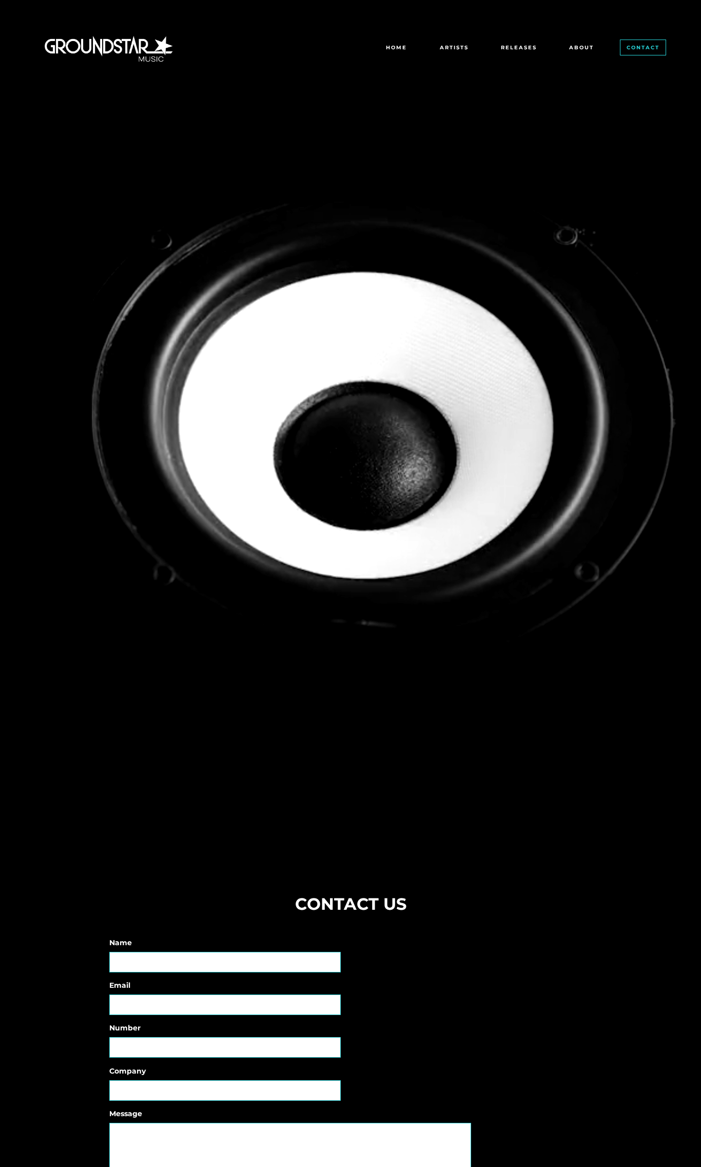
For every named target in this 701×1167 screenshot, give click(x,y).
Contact (643, 47)
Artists (454, 47)
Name (120, 942)
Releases (519, 47)
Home (396, 47)
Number (125, 1027)
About (581, 47)
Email (119, 985)
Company (127, 1071)
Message (125, 1113)
